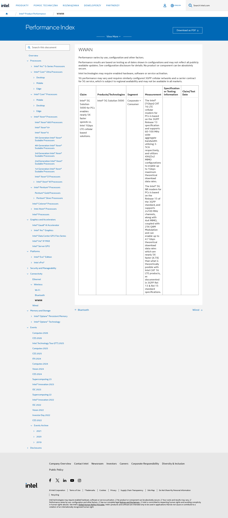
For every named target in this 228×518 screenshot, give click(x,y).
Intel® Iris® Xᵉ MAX (41, 241)
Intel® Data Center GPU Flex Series (49, 236)
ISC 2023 (36, 389)
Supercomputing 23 (41, 379)
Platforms (35, 251)
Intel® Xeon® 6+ (42, 127)
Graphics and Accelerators (43, 219)
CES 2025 (37, 353)
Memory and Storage (40, 310)
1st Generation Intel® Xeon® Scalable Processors (48, 170)
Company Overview (60, 463)
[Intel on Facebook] (50, 481)
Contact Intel (81, 463)
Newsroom (97, 463)
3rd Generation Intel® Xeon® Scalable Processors (48, 154)
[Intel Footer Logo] (32, 485)
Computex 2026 (40, 333)
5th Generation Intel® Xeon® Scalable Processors (48, 139)
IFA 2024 (36, 358)
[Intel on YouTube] (72, 481)
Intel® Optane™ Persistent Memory (50, 316)
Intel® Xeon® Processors (45, 116)
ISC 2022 (36, 405)
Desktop (40, 77)
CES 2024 (37, 374)
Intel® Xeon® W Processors (49, 181)
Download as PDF (186, 30)
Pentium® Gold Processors (47, 193)
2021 (38, 431)
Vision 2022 (38, 410)
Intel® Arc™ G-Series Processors (49, 66)
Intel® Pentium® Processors (47, 187)
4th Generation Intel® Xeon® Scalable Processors (48, 147)
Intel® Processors (40, 214)
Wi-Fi (37, 290)
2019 (38, 442)
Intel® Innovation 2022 (43, 399)
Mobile (39, 83)
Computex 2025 (40, 348)
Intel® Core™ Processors (45, 94)
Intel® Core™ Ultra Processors (48, 72)
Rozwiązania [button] (71, 5)
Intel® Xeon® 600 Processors (49, 122)
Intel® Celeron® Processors (45, 203)
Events (33, 327)
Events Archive (41, 425)
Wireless (38, 284)
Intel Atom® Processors (45, 209)
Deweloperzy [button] (92, 5)
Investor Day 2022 (41, 415)
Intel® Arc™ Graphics (43, 230)
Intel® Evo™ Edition (43, 257)
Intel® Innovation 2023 (43, 384)
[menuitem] (7, 14)
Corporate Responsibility (145, 463)
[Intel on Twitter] (57, 481)
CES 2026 (37, 338)
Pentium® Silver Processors (49, 198)
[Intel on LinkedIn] (65, 481)
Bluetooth (40, 295)
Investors (112, 463)
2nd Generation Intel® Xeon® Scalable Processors (48, 162)
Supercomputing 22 (41, 394)
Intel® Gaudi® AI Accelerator (45, 225)
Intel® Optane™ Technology (47, 322)
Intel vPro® (39, 262)
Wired (35, 305)
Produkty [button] (22, 5)
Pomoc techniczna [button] (46, 5)
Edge (38, 88)
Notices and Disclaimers (130, 502)
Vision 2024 (38, 369)
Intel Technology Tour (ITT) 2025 (48, 343)
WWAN (38, 300)
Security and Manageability (43, 268)
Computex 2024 (40, 364)
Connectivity (36, 273)
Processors (35, 60)
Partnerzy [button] (113, 5)
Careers (124, 463)
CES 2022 (37, 420)
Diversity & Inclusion (173, 463)
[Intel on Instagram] (79, 481)
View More (112, 36)
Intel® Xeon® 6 (42, 132)
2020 (38, 436)
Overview (33, 55)
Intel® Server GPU (41, 246)
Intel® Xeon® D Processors (47, 176)
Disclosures (36, 448)
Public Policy (56, 469)
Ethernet (36, 279)
